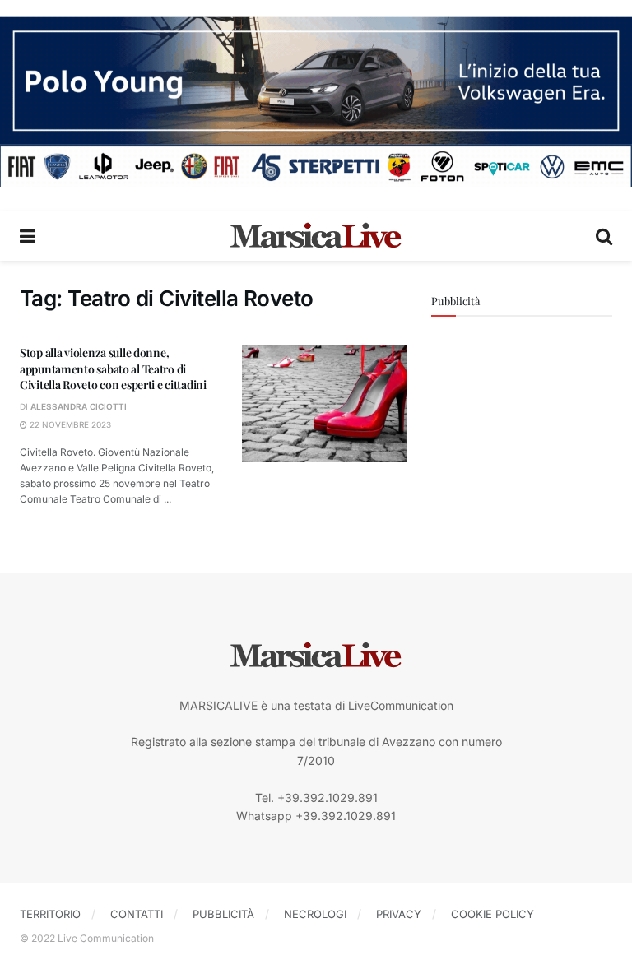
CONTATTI (136, 913)
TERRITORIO (50, 913)
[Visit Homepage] (316, 236)
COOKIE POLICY (492, 913)
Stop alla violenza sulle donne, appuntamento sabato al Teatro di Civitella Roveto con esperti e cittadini (113, 368)
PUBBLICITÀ (223, 913)
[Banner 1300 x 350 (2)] (316, 100)
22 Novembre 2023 (69, 424)
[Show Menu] (27, 236)
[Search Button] (604, 236)
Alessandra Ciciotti (78, 406)
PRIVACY (398, 913)
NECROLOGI (315, 913)
